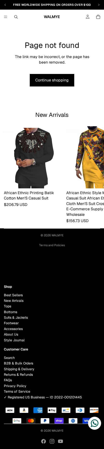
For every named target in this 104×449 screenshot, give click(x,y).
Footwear (11, 323)
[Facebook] (43, 441)
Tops (7, 306)
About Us (11, 334)
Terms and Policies (52, 245)
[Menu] (5, 16)
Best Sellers (13, 295)
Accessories (13, 329)
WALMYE (57, 235)
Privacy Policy (15, 386)
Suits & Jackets (16, 317)
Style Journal (14, 340)
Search (9, 358)
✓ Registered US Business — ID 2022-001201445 (43, 397)
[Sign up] (95, 268)
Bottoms (10, 312)
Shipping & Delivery (19, 369)
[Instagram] (52, 441)
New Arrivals (13, 300)
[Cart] (98, 17)
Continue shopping (52, 80)
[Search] (16, 17)
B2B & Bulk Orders (18, 363)
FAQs (8, 380)
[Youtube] (60, 441)
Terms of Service (17, 391)
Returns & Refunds (18, 374)
